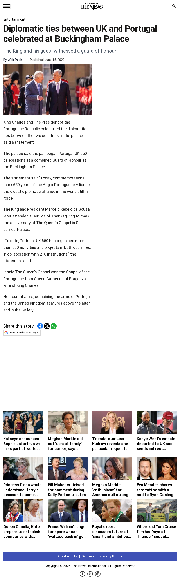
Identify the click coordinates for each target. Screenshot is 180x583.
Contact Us (67, 556)
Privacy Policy (110, 556)
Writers (88, 556)
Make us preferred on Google (24, 332)
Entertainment (14, 19)
